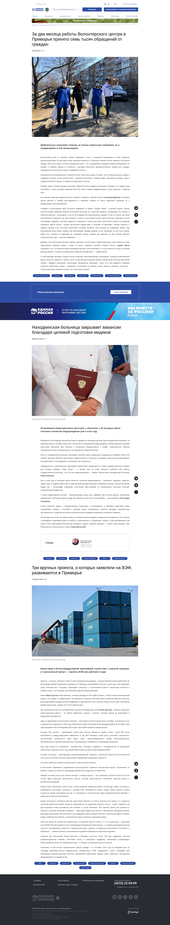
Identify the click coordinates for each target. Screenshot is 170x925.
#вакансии (74, 558)
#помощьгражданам (113, 275)
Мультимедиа (115, 16)
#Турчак (57, 275)
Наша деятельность (65, 16)
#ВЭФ (40, 863)
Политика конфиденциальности (42, 915)
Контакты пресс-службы (68, 885)
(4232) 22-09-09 (125, 883)
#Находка (49, 558)
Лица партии (48, 16)
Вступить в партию (131, 16)
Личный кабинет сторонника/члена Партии (121, 9)
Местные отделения (84, 16)
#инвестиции (85, 867)
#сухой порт (66, 863)
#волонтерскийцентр (41, 275)
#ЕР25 (105, 558)
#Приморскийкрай (119, 558)
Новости (54, 25)
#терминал (52, 863)
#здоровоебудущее (90, 558)
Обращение (92, 9)
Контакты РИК (39, 885)
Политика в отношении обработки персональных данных (50, 917)
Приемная (101, 16)
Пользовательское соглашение (42, 913)
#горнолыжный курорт (97, 863)
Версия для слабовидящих (130, 4)
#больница (61, 558)
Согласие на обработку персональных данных (46, 918)
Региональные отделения (93, 881)
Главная (34, 25)
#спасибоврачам (130, 275)
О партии (34, 16)
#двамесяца (83, 275)
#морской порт (79, 863)
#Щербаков (69, 275)
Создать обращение (121, 292)
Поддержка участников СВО (85, 21)
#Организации (96, 275)
